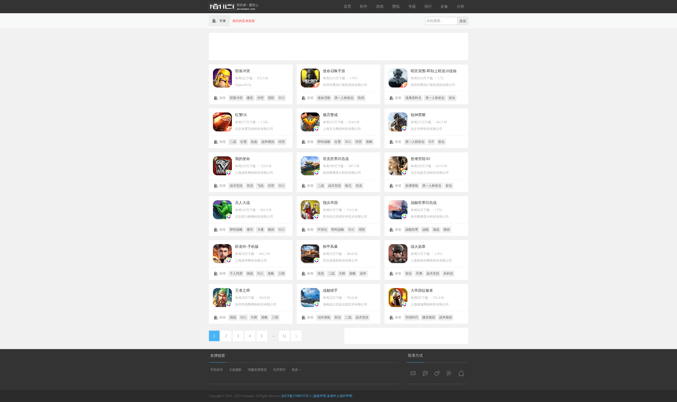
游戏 (379, 6)
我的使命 (242, 159)
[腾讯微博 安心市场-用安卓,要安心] (449, 373)
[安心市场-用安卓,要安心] (234, 12)
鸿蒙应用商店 (257, 370)
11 (284, 336)
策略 (369, 142)
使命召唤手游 (334, 71)
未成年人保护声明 (339, 396)
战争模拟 (268, 142)
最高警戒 (330, 115)
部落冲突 (242, 71)
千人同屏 (236, 273)
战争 (363, 273)
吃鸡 (361, 98)
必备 (444, 6)
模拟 (271, 229)
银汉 (348, 186)
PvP (431, 142)
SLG (281, 98)
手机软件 (216, 370)
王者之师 (242, 291)
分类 (460, 6)
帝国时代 (411, 317)
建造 (250, 98)
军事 (419, 273)
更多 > (296, 370)
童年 (250, 229)
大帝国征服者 (422, 291)
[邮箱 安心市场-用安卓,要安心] (414, 373)
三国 (281, 273)
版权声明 (319, 396)
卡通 (260, 229)
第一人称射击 (344, 98)
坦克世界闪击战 (336, 159)
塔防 (271, 98)
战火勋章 (418, 247)
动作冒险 (324, 317)
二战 (233, 142)
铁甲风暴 (330, 247)
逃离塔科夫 (413, 98)
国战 (250, 273)
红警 (243, 142)
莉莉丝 (448, 273)
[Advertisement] (338, 46)
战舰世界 (411, 229)
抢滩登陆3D (420, 159)
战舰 (425, 229)
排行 (428, 6)
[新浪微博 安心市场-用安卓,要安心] (437, 373)
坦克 (250, 186)
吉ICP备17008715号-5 (296, 396)
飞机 (260, 186)
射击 (452, 98)
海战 (436, 229)
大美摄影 (235, 370)
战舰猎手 (330, 291)
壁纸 (396, 6)
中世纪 (322, 229)
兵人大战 (242, 203)
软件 (363, 6)
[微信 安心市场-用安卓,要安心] (425, 373)
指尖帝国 (330, 203)
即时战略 (324, 142)
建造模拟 (428, 317)
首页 (347, 6)
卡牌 (342, 273)
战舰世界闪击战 (424, 203)
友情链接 (217, 356)
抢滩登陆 (411, 186)
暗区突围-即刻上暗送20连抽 (433, 71)
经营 (260, 98)
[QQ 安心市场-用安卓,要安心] (461, 373)
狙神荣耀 (418, 115)
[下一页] (296, 336)
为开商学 (279, 370)
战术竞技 (236, 186)
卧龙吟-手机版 (247, 247)
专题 (412, 6)
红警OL (241, 115)
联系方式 (415, 356)
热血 (254, 142)
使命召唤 (324, 98)
